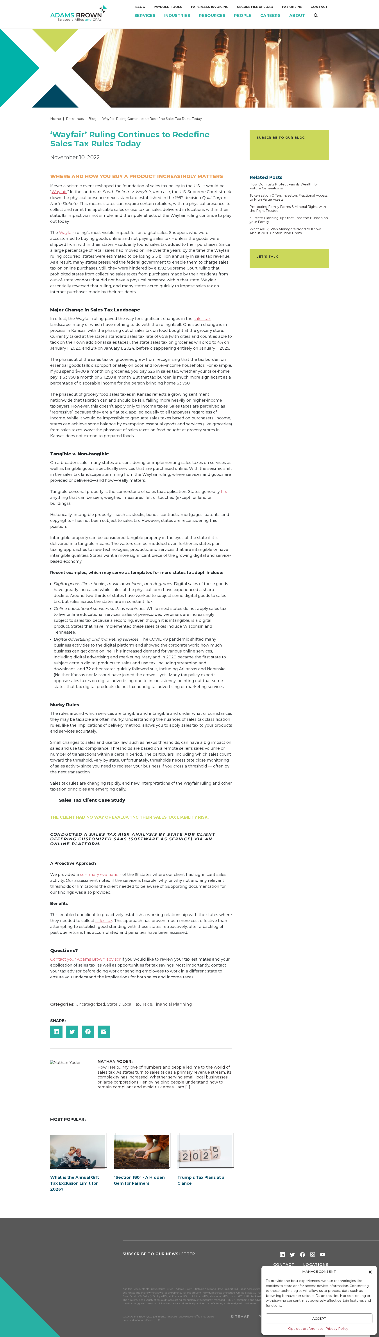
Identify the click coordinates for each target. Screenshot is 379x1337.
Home (55, 119)
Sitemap (240, 1317)
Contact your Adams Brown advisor (85, 959)
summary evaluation (100, 874)
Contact (283, 1265)
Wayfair (59, 191)
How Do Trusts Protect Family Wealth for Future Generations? (284, 186)
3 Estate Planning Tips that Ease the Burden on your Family (289, 220)
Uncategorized (90, 1004)
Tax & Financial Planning (167, 1004)
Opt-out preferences (305, 1328)
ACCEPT (319, 1318)
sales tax (202, 318)
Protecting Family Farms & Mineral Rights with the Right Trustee (288, 209)
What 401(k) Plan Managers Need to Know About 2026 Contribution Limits (285, 231)
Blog (93, 119)
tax (224, 491)
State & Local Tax (123, 1004)
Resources (75, 119)
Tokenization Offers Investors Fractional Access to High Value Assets (288, 197)
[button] (370, 1271)
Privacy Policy (336, 1328)
